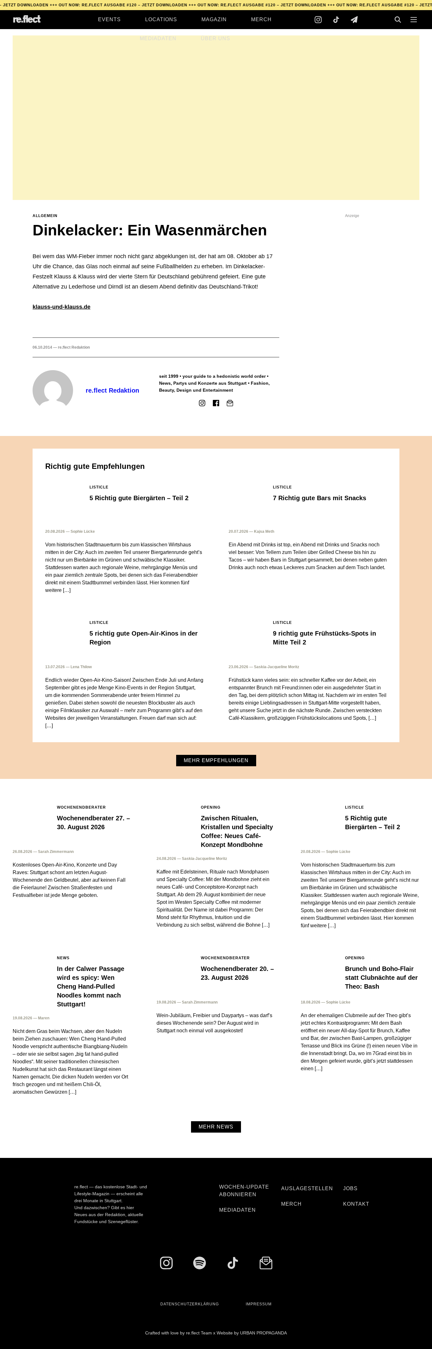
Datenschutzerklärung (189, 1304)
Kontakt (356, 1204)
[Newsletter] (354, 19)
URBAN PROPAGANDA (263, 1332)
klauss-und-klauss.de (61, 307)
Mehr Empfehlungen (216, 760)
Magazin (214, 19)
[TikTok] (336, 19)
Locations (161, 19)
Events (109, 19)
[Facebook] (216, 403)
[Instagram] (318, 19)
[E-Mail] (230, 403)
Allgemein (45, 216)
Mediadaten (158, 38)
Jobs (350, 1188)
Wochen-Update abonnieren (244, 1190)
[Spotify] (199, 1263)
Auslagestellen (307, 1188)
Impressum (259, 1304)
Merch (261, 19)
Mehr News (216, 1126)
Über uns (215, 38)
